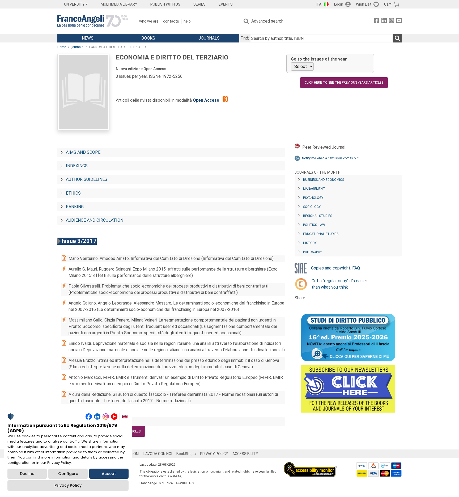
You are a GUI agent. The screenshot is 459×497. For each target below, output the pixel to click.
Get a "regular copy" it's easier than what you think (339, 284)
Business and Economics (323, 180)
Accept (109, 473)
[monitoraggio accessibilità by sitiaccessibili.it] (310, 465)
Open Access (206, 100)
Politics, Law (314, 225)
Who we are (149, 21)
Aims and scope (83, 152)
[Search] (397, 38)
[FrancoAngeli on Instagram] (391, 21)
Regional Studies (317, 216)
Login (338, 4)
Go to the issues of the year (319, 59)
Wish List (363, 4)
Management (314, 189)
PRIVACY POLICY (214, 454)
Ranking (75, 206)
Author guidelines (86, 179)
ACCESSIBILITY (245, 454)
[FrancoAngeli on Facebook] (376, 21)
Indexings (77, 165)
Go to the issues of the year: (98, 421)
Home (61, 47)
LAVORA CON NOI (157, 454)
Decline (27, 473)
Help (187, 21)
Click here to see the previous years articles (344, 82)
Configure (68, 473)
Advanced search (267, 21)
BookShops (186, 454)
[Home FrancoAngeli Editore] (92, 21)
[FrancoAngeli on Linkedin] (384, 21)
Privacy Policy (68, 485)
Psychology (313, 198)
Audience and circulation (94, 220)
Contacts (171, 21)
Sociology (312, 207)
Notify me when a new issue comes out (330, 158)
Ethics (73, 193)
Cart (388, 4)
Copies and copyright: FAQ (335, 268)
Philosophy (312, 252)
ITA (318, 4)
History (310, 243)
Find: (244, 38)
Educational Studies (320, 234)
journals (77, 47)
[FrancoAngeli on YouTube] (399, 21)
